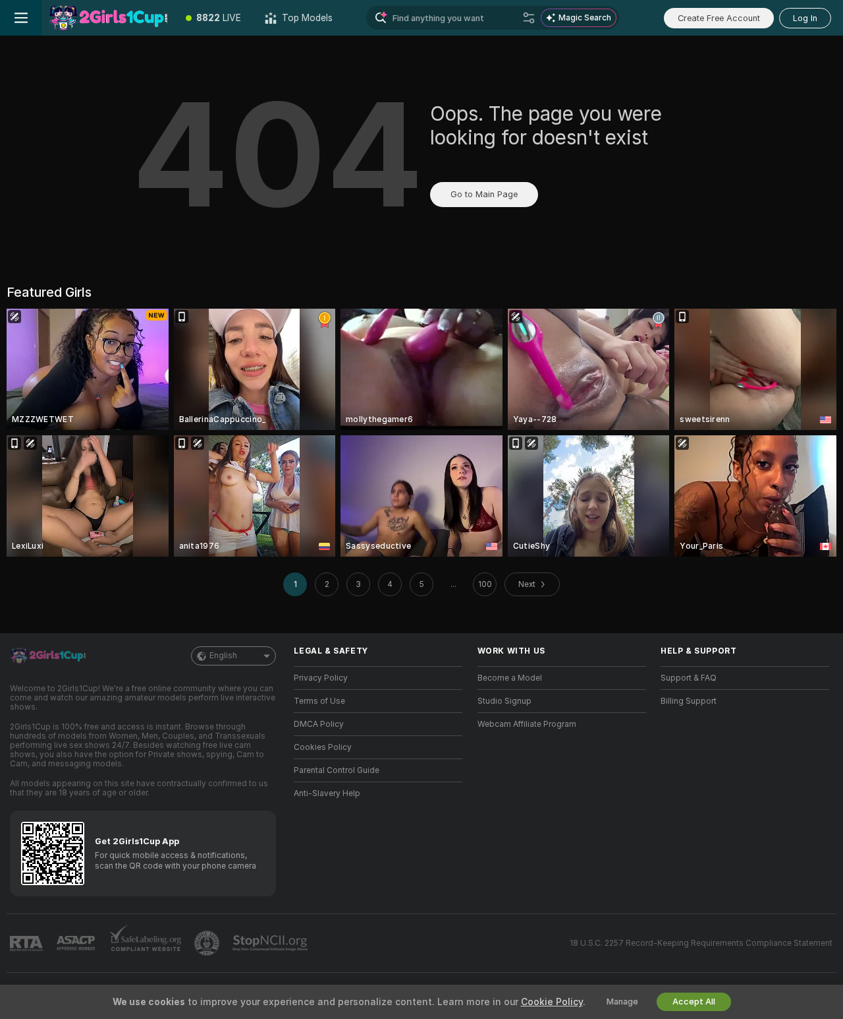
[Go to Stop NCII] (271, 943)
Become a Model (509, 678)
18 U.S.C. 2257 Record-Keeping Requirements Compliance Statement (701, 943)
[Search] (529, 18)
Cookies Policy (323, 747)
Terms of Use (319, 701)
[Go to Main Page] (108, 18)
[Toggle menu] (21, 18)
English (223, 655)
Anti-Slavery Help (327, 793)
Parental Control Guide (336, 770)
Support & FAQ (689, 678)
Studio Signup (504, 701)
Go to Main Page (484, 194)
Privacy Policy (321, 678)
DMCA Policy (319, 724)
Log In (805, 18)
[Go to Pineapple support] (208, 943)
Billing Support (689, 701)
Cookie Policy (552, 1002)
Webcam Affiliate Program (526, 724)
